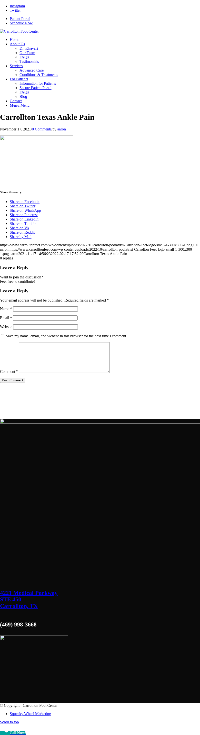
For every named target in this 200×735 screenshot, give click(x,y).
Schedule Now (21, 23)
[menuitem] (14, 39)
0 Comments (41, 129)
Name (6, 309)
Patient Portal (20, 19)
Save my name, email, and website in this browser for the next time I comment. (66, 336)
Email (6, 318)
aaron (61, 129)
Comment (9, 371)
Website (6, 327)
